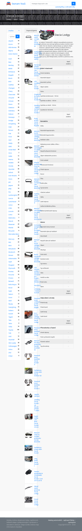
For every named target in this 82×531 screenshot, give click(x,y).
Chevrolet (11, 94)
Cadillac (11, 85)
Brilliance (11, 72)
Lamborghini (12, 195)
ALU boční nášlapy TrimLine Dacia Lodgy (37, 317)
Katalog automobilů (55, 520)
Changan (11, 88)
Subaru (10, 310)
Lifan (10, 208)
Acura (10, 44)
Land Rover (12, 202)
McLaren (11, 231)
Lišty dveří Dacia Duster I (36, 462)
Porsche (11, 275)
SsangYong (12, 307)
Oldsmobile (12, 258)
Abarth (10, 41)
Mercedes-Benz (13, 234)
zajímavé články (68, 520)
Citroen (11, 101)
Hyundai (11, 169)
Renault (11, 281)
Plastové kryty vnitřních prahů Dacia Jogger (37, 302)
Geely (10, 143)
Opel (10, 262)
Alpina (10, 51)
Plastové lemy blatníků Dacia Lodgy (37, 331)
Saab (10, 291)
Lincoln (11, 211)
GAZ (10, 140)
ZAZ (9, 353)
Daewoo (11, 107)
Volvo (10, 349)
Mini (10, 245)
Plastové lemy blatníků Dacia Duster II (37, 359)
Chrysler (11, 98)
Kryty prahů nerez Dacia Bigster (36, 122)
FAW (10, 127)
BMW (10, 69)
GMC (10, 146)
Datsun (10, 114)
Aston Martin (13, 54)
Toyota (10, 330)
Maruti (10, 221)
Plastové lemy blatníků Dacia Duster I (37, 384)
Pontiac (11, 271)
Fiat (9, 133)
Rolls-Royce (12, 284)
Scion (10, 297)
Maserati (11, 224)
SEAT (10, 301)
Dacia (15, 19)
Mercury (11, 239)
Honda (10, 166)
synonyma (72, 522)
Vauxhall (11, 340)
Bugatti (11, 75)
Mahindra (11, 218)
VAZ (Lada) (12, 343)
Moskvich (11, 252)
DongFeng (12, 124)
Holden (11, 163)
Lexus (10, 205)
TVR (9, 333)
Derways (11, 117)
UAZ (10, 336)
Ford (10, 137)
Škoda (10, 304)
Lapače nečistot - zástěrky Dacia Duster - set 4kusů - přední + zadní (37, 402)
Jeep (9, 189)
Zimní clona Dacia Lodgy (36, 502)
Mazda (10, 227)
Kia (9, 192)
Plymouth (11, 268)
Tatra (10, 323)
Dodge (10, 120)
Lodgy (21, 19)
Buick (10, 78)
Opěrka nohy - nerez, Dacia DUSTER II (37, 198)
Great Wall (12, 150)
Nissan (10, 255)
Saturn (10, 294)
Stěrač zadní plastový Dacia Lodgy (37, 489)
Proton (10, 278)
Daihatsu (11, 111)
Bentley (11, 65)
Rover (10, 288)
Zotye (10, 356)
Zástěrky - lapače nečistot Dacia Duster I (37, 109)
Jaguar (10, 185)
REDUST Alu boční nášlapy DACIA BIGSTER (37, 244)
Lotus (10, 215)
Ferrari (10, 130)
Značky (8, 19)
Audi (10, 59)
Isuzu (10, 179)
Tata (9, 320)
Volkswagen (12, 346)
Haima (10, 159)
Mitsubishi (12, 249)
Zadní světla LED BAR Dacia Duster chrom (36, 421)
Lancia (10, 198)
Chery (10, 91)
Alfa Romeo (12, 47)
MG (9, 242)
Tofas (10, 327)
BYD (9, 81)
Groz (10, 153)
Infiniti (10, 172)
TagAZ (10, 317)
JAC (9, 182)
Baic (9, 62)
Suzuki (10, 314)
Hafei (10, 156)
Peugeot (11, 265)
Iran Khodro (12, 176)
